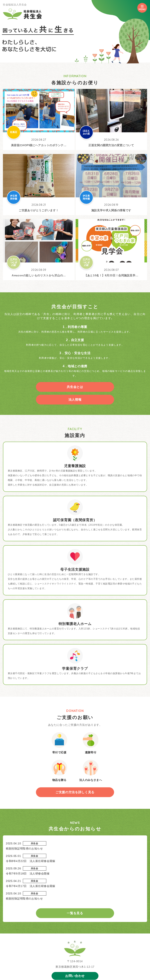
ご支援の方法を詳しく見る (75, 792)
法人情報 (75, 399)
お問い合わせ (75, 975)
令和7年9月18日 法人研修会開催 (28, 873)
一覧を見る (75, 913)
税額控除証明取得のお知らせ (24, 848)
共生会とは (75, 386)
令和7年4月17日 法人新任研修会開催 (30, 886)
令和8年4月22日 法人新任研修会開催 (30, 861)
